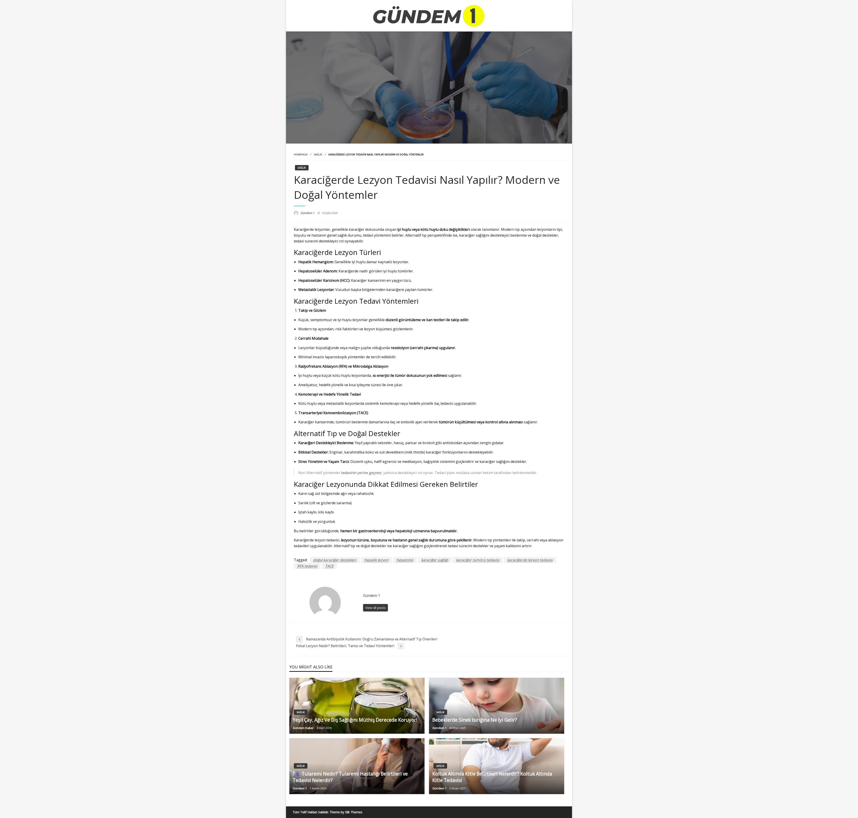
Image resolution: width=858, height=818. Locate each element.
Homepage (301, 154)
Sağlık (318, 154)
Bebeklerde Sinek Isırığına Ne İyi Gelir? (474, 720)
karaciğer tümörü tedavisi (477, 559)
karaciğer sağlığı (434, 559)
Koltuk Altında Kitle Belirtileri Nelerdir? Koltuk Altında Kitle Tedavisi (492, 777)
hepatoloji (404, 559)
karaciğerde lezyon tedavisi (530, 559)
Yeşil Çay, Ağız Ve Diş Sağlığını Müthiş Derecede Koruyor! (355, 720)
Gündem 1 (308, 213)
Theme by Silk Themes (346, 812)
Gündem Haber (303, 728)
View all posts (375, 608)
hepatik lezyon (376, 559)
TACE (329, 566)
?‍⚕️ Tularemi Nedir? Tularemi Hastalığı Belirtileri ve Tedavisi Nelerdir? (350, 777)
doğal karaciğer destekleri (334, 559)
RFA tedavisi (307, 566)
